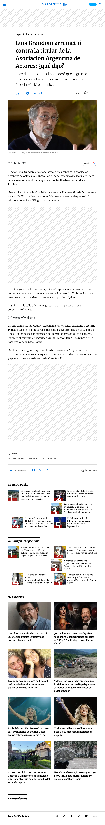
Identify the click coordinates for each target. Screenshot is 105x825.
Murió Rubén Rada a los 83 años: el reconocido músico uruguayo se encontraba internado (27, 637)
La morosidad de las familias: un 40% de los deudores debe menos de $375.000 (80, 494)
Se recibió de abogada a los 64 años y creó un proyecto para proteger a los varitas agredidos (82, 550)
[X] (64, 816)
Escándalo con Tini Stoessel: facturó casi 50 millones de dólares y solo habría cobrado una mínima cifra (28, 732)
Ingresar (100, 4)
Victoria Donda (33, 458)
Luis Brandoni (49, 458)
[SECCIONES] (8, 4)
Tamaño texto (19, 470)
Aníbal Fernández (16, 458)
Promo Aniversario (93, 4)
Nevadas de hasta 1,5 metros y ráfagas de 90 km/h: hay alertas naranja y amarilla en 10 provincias (75, 775)
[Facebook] (71, 816)
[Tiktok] (79, 816)
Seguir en (88, 163)
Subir (95, 817)
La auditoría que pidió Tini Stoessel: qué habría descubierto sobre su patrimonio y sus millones (28, 684)
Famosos (38, 34)
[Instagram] (57, 816)
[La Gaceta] (52, 4)
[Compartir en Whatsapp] (34, 94)
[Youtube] (86, 816)
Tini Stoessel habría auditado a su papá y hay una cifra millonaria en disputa (73, 732)
